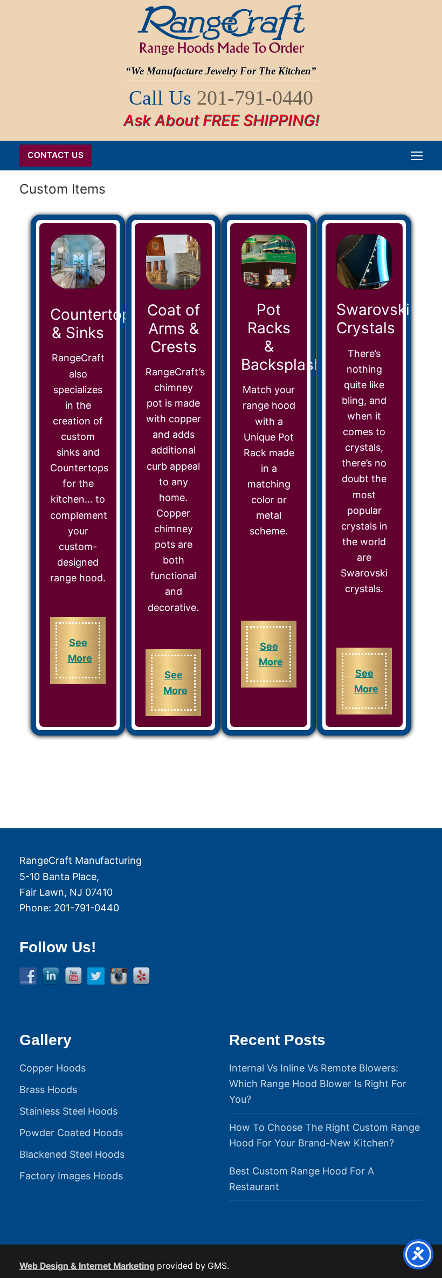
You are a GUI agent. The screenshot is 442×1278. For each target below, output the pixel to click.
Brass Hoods (48, 1089)
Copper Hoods (52, 1068)
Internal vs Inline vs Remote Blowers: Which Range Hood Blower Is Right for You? (317, 1083)
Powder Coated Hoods (71, 1132)
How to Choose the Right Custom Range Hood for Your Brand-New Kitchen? (324, 1135)
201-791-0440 (255, 97)
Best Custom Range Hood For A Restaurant (301, 1178)
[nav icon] (417, 155)
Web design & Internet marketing (87, 1266)
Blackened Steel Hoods (72, 1154)
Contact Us (55, 155)
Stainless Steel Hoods (68, 1111)
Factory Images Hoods (71, 1175)
